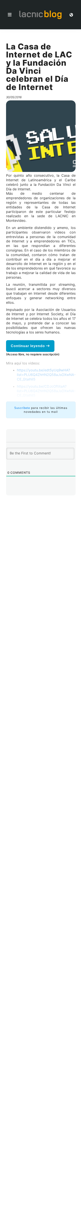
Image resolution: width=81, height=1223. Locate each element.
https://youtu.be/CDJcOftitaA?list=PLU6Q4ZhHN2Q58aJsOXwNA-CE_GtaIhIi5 (46, 391)
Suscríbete (22, 408)
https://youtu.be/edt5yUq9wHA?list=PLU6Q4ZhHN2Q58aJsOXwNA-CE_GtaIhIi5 (46, 374)
